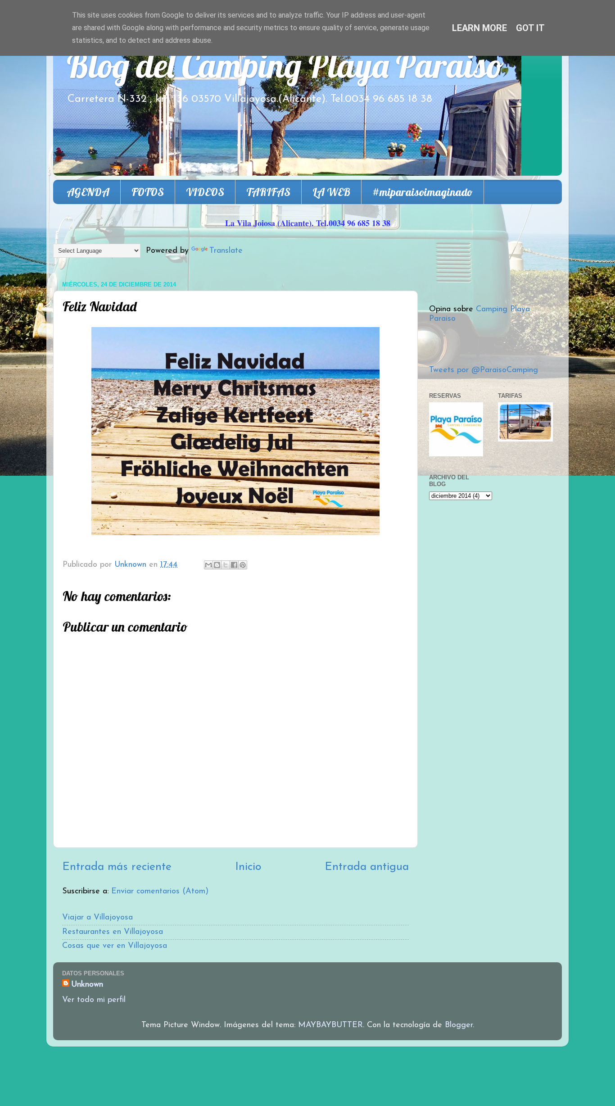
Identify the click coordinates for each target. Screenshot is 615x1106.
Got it (530, 28)
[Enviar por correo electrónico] (208, 564)
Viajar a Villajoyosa (97, 918)
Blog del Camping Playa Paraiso (285, 65)
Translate (226, 251)
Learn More (479, 28)
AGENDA (88, 192)
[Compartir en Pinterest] (242, 564)
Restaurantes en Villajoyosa (112, 932)
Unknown (87, 985)
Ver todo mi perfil (94, 1000)
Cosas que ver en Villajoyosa (114, 946)
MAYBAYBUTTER (330, 1025)
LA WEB (331, 192)
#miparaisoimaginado (422, 192)
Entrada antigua (367, 867)
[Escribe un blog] (217, 564)
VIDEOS (205, 192)
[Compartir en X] (225, 564)
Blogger (459, 1025)
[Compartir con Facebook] (234, 564)
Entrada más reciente (117, 867)
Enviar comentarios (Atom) (159, 892)
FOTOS (147, 192)
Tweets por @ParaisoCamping (483, 370)
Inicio (248, 867)
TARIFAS (268, 192)
